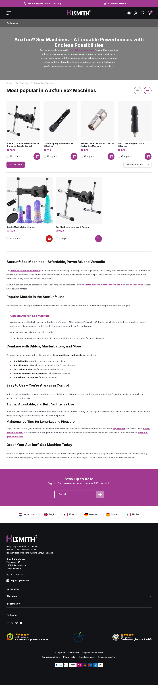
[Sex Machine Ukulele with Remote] (79, 200)
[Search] (150, 23)
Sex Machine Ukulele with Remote (72, 227)
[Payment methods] (59, 665)
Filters (17, 164)
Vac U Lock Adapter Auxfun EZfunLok (131, 144)
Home (9, 83)
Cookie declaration (107, 657)
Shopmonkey (97, 653)
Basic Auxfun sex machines (25, 270)
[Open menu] (8, 13)
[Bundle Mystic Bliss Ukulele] (29, 200)
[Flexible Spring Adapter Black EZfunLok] (60, 121)
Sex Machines (22, 83)
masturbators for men (113, 285)
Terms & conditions (51, 657)
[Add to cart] (36, 156)
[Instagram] (12, 623)
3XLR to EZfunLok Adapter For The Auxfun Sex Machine (97, 144)
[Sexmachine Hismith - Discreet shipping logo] (79, 15)
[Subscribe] (100, 494)
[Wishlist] (142, 13)
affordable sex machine (81, 50)
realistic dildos (90, 285)
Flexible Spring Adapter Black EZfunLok (58, 144)
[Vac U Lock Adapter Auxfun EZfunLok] (135, 121)
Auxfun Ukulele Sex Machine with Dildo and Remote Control (23, 144)
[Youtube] (20, 623)
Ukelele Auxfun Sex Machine (30, 316)
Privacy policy (69, 657)
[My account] (135, 13)
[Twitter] (16, 623)
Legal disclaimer (87, 657)
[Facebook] (7, 623)
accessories (136, 285)
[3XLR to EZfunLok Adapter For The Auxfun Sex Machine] (97, 121)
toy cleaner (119, 428)
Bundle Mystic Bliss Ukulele (20, 227)
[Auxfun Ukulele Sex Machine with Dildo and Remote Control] (23, 121)
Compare (15, 156)
